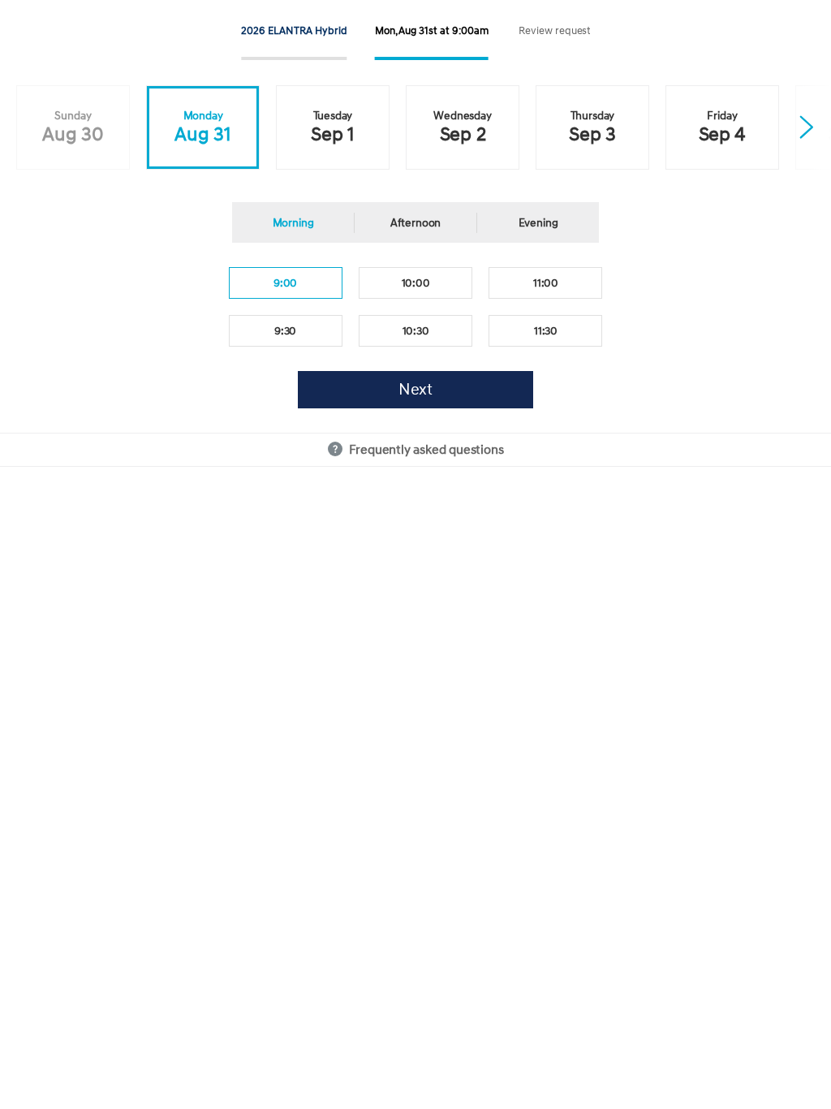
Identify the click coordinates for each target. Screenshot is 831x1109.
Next (415, 389)
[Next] (806, 130)
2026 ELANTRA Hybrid (294, 30)
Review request (555, 30)
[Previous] (24, 130)
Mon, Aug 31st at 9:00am (432, 30)
